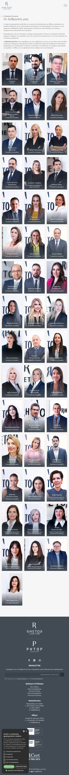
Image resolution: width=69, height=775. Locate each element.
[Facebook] (29, 660)
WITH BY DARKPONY (34, 771)
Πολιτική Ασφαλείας (34, 689)
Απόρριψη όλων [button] (21, 766)
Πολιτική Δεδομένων (37, 679)
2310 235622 (31, 706)
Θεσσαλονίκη (35, 701)
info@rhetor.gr (35, 710)
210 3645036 (31, 720)
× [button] (26, 731)
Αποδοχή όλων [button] (9, 766)
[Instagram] (40, 660)
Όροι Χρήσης (34, 687)
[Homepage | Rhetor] (7, 5)
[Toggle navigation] (65, 5)
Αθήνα (34, 715)
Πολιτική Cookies (34, 691)
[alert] (15, 751)
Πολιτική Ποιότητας (34, 695)
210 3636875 (40, 720)
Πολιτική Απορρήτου (34, 693)
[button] (15, 770)
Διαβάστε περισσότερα (18, 748)
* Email (7, 674)
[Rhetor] (34, 629)
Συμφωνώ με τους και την (25, 679)
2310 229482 (40, 706)
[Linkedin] (34, 660)
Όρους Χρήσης (22, 679)
